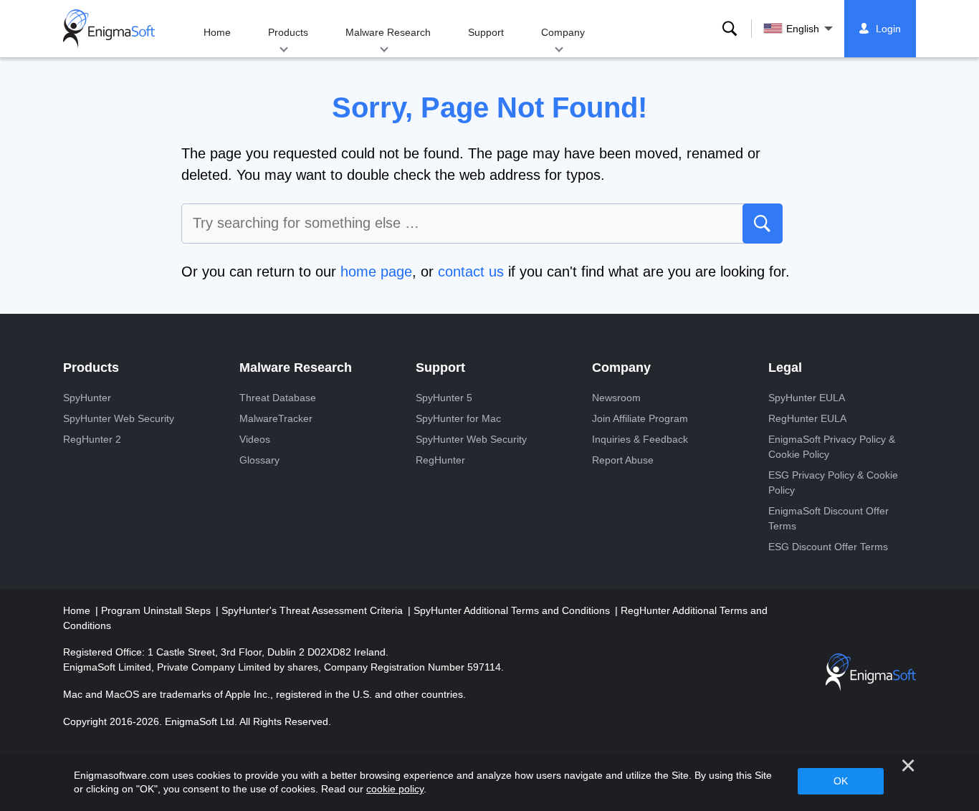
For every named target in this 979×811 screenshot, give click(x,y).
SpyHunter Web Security (118, 418)
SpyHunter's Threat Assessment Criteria (313, 610)
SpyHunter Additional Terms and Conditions (513, 610)
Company (563, 32)
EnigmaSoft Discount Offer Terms (828, 518)
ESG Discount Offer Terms (828, 546)
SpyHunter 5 (444, 397)
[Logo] (109, 29)
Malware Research (388, 32)
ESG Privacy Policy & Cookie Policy (833, 482)
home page (376, 271)
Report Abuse (623, 460)
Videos (254, 439)
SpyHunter (87, 397)
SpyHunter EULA (806, 397)
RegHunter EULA (807, 418)
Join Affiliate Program (640, 418)
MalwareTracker (275, 418)
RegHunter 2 (92, 439)
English (802, 28)
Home (217, 32)
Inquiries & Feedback (640, 439)
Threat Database (277, 397)
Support (486, 32)
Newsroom (616, 397)
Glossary (259, 460)
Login (888, 28)
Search (729, 28)
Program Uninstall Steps (157, 610)
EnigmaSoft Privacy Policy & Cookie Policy (831, 446)
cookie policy (395, 789)
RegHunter (440, 460)
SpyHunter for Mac (458, 418)
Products (288, 32)
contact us (471, 271)
